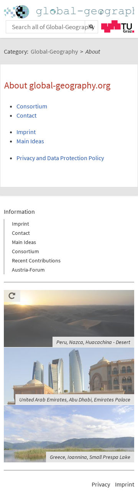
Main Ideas (30, 141)
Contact (26, 115)
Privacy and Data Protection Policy (60, 158)
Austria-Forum (28, 269)
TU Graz (117, 26)
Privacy (101, 484)
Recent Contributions (36, 260)
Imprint (26, 132)
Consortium (31, 106)
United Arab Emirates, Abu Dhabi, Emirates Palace (74, 399)
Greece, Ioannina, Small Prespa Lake (90, 457)
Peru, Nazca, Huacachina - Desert (93, 342)
